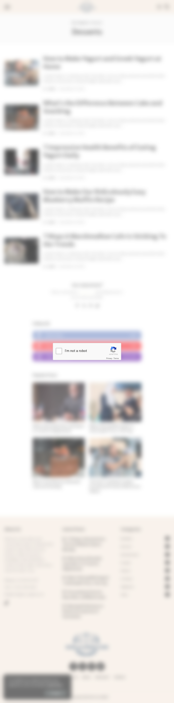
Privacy (109, 358)
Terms (116, 358)
